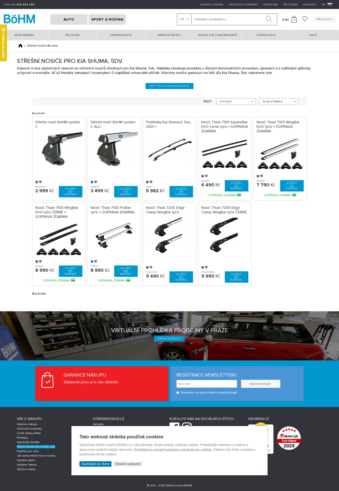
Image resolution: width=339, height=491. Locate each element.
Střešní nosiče (121, 35)
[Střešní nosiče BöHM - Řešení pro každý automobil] (19, 19)
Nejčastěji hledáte (28, 442)
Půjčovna (290, 4)
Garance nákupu (27, 424)
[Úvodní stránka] (20, 45)
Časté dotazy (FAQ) (29, 433)
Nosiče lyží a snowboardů (217, 35)
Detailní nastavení (127, 464)
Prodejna (270, 4)
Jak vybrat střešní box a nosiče (36, 455)
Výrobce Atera (26, 460)
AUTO (69, 19)
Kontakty (310, 4)
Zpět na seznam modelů (169, 86)
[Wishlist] (305, 20)
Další (315, 35)
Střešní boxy (266, 35)
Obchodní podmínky (243, 4)
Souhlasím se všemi (95, 464)
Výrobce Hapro (26, 469)
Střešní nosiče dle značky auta (36, 446)
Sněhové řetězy (169, 35)
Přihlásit (324, 19)
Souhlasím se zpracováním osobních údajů (209, 392)
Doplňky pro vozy (28, 451)
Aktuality (98, 424)
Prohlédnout (169, 338)
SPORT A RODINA (107, 19)
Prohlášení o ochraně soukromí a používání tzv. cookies (173, 449)
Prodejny (22, 437)
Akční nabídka (24, 35)
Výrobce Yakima (27, 464)
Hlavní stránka (211, 4)
